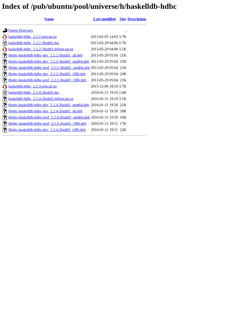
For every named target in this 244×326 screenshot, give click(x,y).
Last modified (104, 19)
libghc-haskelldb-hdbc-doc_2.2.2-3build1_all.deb (45, 55)
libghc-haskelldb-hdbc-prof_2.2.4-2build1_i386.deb (47, 123)
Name (49, 19)
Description (136, 19)
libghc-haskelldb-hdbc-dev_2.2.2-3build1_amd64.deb (48, 61)
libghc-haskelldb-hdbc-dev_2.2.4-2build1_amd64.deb (48, 105)
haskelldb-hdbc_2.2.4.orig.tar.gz (32, 86)
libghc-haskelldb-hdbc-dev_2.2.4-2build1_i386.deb (47, 130)
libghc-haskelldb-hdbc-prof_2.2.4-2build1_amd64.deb (49, 117)
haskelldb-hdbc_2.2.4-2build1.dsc (33, 92)
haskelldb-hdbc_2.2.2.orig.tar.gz (32, 37)
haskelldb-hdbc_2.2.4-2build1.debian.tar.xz (40, 99)
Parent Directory (20, 30)
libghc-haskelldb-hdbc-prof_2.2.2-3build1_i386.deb (47, 80)
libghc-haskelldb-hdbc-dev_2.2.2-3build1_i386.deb (47, 74)
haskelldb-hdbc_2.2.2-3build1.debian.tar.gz (40, 49)
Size (123, 19)
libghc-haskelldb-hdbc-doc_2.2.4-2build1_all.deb (45, 111)
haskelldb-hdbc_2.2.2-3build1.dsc (33, 43)
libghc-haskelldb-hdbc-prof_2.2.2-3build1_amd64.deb (49, 68)
